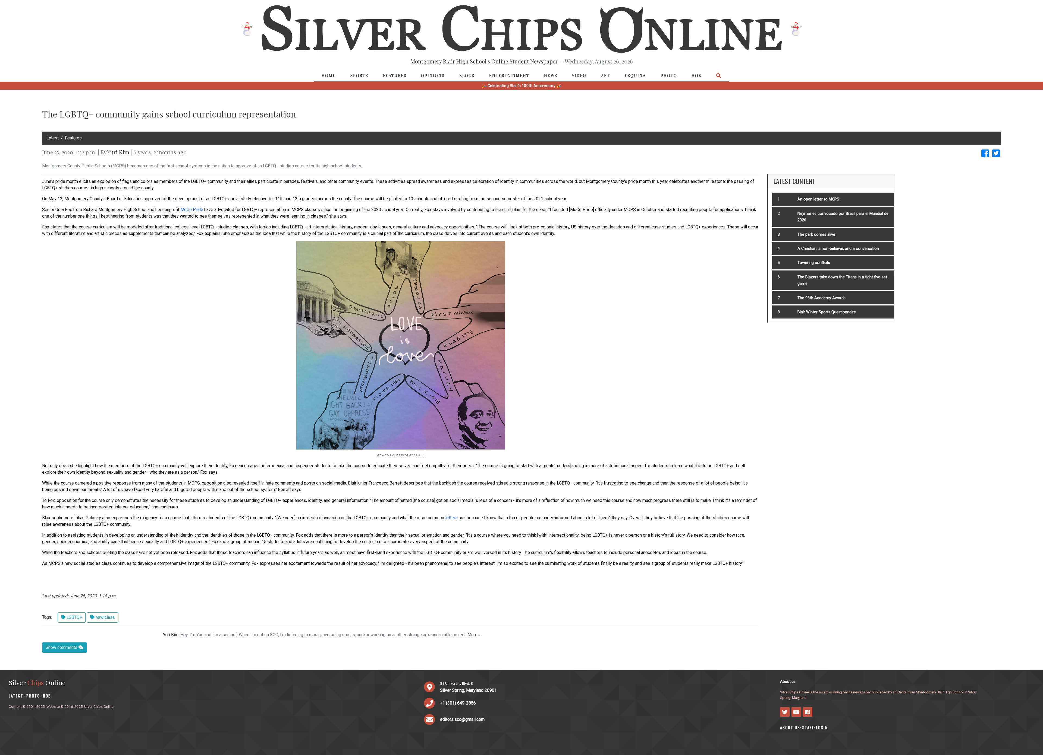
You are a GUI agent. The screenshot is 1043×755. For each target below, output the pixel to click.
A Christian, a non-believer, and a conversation (838, 248)
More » (474, 634)
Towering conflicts (813, 262)
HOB (697, 75)
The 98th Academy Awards (821, 298)
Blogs (467, 75)
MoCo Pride (191, 209)
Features (395, 75)
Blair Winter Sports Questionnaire (826, 312)
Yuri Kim (118, 152)
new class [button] (105, 617)
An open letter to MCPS (818, 199)
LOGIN (822, 727)
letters (451, 517)
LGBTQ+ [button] (73, 617)
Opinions (433, 75)
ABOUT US (790, 727)
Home (329, 75)
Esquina (635, 75)
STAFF (808, 727)
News (550, 75)
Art (605, 75)
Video (579, 75)
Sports (359, 75)
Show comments (62, 647)
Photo (669, 75)
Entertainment (509, 75)
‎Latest (52, 138)
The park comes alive (816, 234)
